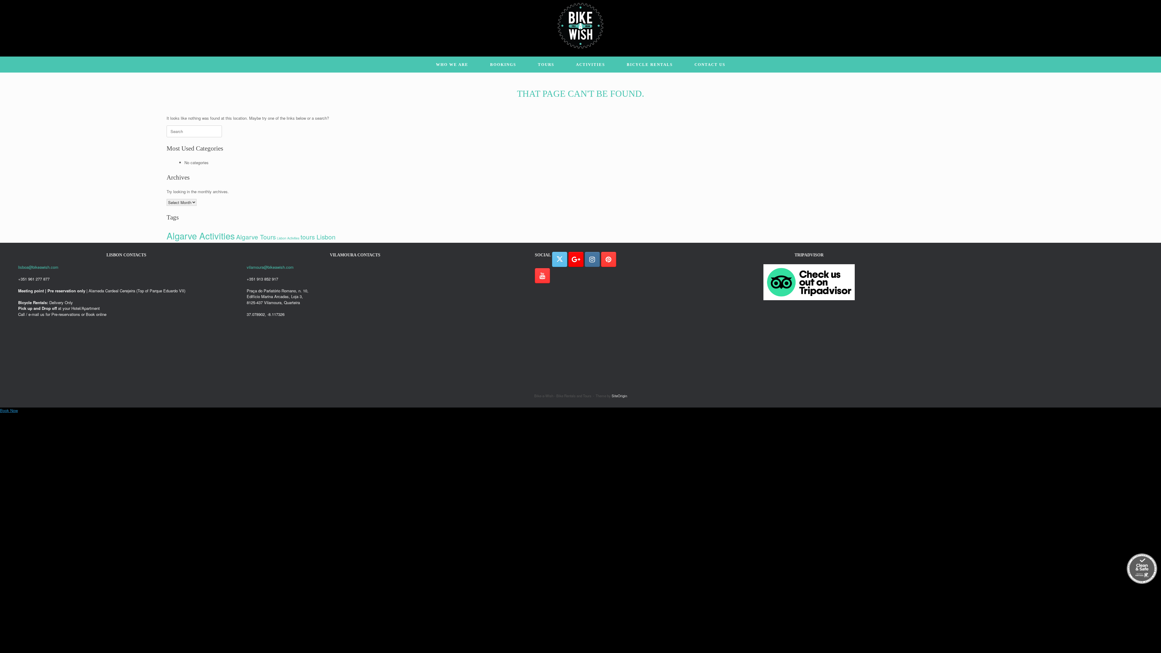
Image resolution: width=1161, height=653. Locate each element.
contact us (709, 64)
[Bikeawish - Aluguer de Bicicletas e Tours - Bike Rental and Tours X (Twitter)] (559, 259)
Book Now (9, 410)
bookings (503, 64)
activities (590, 64)
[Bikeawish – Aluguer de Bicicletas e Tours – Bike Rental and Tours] (580, 25)
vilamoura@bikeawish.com (270, 267)
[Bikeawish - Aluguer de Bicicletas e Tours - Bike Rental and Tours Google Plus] (576, 259)
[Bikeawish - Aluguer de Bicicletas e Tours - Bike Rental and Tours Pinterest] (608, 259)
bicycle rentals (650, 64)
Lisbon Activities (288, 238)
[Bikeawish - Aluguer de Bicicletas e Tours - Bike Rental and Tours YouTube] (542, 275)
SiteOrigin (619, 395)
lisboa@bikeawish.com (38, 267)
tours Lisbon (318, 236)
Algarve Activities (201, 235)
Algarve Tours (256, 236)
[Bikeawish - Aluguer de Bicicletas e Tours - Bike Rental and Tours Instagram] (592, 259)
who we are (452, 64)
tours (546, 64)
